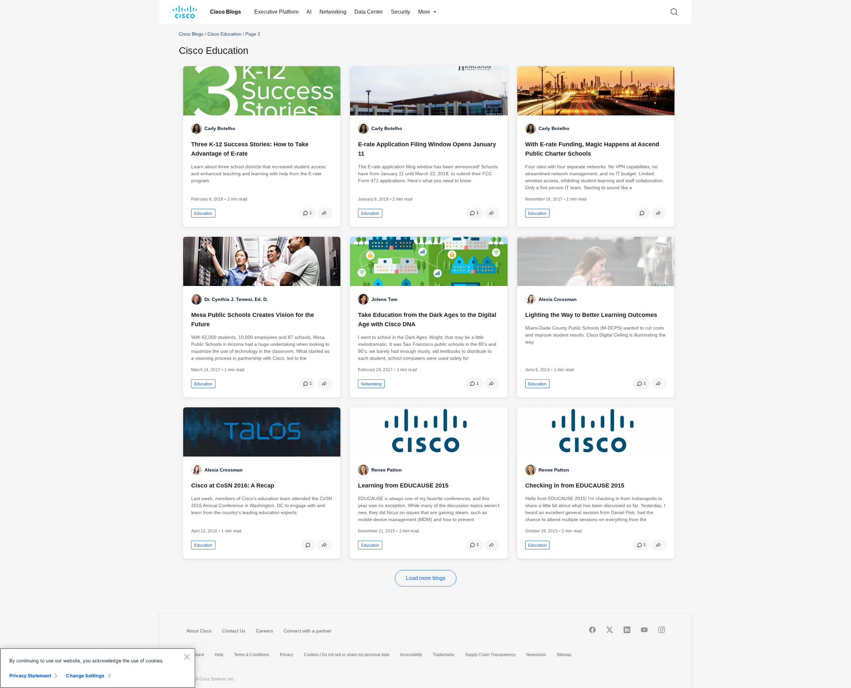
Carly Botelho (219, 128)
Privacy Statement (30, 675)
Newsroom (536, 654)
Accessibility (411, 654)
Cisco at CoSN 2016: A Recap (232, 485)
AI (308, 12)
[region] (97, 668)
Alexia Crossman (558, 299)
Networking (332, 12)
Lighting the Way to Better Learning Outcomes (591, 315)
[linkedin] (627, 629)
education (203, 213)
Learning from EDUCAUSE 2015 (403, 485)
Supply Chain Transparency (490, 654)
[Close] (186, 656)
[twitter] (609, 629)
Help (219, 654)
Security (400, 12)
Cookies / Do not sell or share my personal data (346, 654)
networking (371, 384)
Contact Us (233, 630)
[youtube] (644, 629)
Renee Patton (386, 470)
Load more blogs (425, 578)
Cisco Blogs (225, 12)
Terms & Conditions (251, 654)
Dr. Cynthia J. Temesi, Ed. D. (236, 299)
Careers (264, 630)
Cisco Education (224, 34)
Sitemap (563, 654)
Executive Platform (276, 12)
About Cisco (198, 630)
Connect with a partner (307, 630)
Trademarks (443, 654)
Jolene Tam (384, 299)
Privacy (286, 654)
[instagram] (661, 629)
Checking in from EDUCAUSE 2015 (574, 485)
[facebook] (592, 629)
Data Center (368, 12)
